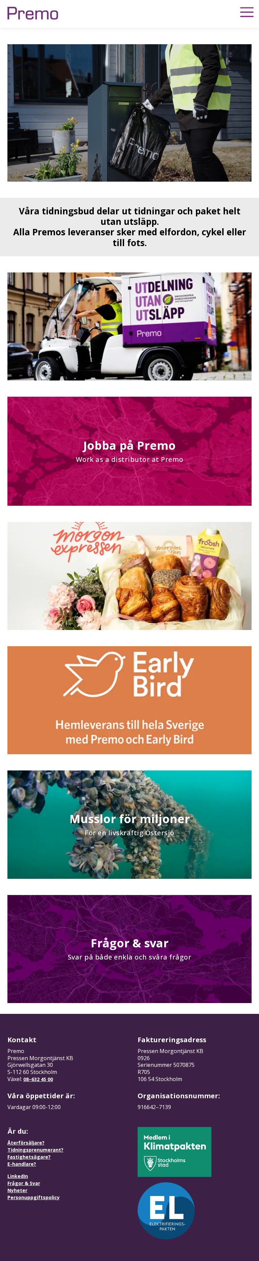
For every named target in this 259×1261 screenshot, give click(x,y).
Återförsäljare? (26, 1142)
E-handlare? (21, 1164)
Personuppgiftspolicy (33, 1197)
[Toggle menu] (247, 12)
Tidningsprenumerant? (35, 1150)
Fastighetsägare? (29, 1157)
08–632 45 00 (38, 1079)
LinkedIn (17, 1176)
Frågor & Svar (23, 1183)
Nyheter (17, 1190)
